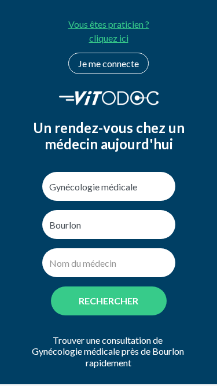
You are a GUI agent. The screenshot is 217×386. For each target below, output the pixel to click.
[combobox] (108, 186)
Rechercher (108, 300)
